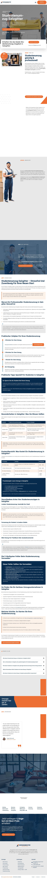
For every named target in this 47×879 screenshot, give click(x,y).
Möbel (44, 309)
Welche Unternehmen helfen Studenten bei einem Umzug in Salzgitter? (17, 669)
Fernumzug (9, 470)
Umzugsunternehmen (9, 344)
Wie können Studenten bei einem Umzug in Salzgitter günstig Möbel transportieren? (20, 673)
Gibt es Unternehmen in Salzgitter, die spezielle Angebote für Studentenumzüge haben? (20, 661)
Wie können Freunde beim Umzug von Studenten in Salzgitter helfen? (17, 658)
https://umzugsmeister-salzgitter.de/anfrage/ (33, 618)
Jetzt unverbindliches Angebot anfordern (11, 642)
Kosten (10, 456)
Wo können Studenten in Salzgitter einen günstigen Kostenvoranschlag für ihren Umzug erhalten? (22, 665)
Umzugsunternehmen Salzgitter (7, 876)
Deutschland (10, 526)
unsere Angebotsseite (38, 344)
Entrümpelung (18, 607)
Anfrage (25, 506)
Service (40, 426)
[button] (36, 2)
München (26, 547)
